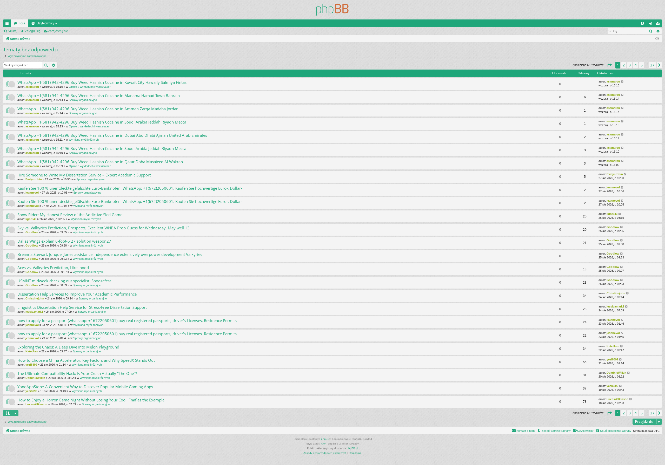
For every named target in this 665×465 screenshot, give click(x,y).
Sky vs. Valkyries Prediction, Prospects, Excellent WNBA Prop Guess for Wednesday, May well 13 (103, 227)
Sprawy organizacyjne (83, 99)
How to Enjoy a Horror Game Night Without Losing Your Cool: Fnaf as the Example (90, 399)
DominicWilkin (35, 377)
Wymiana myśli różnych (84, 139)
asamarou (32, 86)
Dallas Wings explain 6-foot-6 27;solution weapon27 (64, 241)
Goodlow (31, 232)
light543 (30, 219)
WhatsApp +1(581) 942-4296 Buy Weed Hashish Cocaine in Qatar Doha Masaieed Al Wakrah (100, 161)
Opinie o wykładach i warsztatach (90, 86)
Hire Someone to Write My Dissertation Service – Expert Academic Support (84, 174)
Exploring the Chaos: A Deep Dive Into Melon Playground (68, 347)
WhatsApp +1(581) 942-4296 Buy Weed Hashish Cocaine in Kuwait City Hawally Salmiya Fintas (102, 82)
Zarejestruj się (58, 31)
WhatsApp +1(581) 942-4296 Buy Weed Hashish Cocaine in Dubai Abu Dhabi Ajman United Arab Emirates (112, 135)
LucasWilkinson (36, 404)
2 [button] (624, 65)
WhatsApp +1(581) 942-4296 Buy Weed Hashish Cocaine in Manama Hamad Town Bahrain (98, 95)
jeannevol (32, 192)
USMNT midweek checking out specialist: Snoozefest (64, 280)
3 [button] (630, 65)
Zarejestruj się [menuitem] (659, 24)
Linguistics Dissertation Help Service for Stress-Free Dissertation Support (82, 307)
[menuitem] (642, 23)
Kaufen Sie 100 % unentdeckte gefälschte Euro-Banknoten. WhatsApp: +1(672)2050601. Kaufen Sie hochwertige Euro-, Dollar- (129, 188)
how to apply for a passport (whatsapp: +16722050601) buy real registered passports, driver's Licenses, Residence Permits (127, 320)
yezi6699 (31, 391)
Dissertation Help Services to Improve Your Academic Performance (77, 294)
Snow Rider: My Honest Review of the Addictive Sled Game (69, 214)
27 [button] (652, 65)
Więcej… (8, 24)
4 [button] (636, 65)
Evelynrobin (33, 179)
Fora (22, 23)
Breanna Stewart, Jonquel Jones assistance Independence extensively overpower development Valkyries (109, 254)
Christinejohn (34, 298)
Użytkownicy (45, 23)
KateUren (31, 351)
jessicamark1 (34, 311)
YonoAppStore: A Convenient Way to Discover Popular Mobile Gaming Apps (85, 386)
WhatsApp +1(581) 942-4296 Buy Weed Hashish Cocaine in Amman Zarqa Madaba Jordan (97, 108)
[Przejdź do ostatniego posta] (622, 82)
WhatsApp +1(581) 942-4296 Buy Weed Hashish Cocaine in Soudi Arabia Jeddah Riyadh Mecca (101, 122)
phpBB (325, 438)
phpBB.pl (352, 448)
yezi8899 (31, 364)
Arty (323, 443)
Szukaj (12, 31)
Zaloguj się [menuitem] (651, 24)
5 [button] (642, 65)
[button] (609, 65)
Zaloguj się (33, 31)
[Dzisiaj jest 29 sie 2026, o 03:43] (657, 39)
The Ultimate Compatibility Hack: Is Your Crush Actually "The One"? (77, 373)
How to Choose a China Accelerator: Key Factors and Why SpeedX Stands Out (86, 360)
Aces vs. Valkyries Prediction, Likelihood (53, 267)
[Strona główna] (332, 9)
